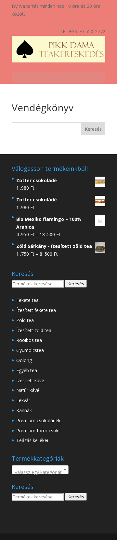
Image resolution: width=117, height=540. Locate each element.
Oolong (24, 360)
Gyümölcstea (30, 350)
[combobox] (40, 469)
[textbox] (40, 472)
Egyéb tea (26, 370)
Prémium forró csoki (37, 430)
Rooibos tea (29, 340)
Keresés (76, 284)
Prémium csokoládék (38, 420)
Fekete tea (27, 300)
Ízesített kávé (30, 380)
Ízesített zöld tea (33, 330)
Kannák (24, 410)
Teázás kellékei (32, 440)
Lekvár (23, 400)
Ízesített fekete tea (36, 310)
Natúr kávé (27, 390)
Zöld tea (25, 320)
